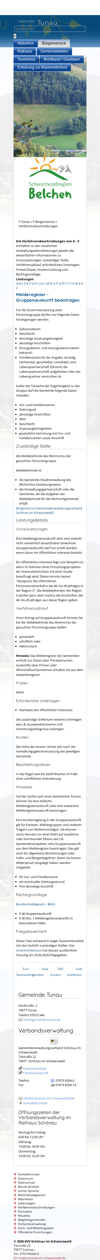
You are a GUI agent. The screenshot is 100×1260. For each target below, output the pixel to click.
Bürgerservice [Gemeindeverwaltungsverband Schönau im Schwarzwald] (49, 510)
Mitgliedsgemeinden (32, 1220)
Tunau (25, 221)
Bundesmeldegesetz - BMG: (35, 904)
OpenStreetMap (34, 1068)
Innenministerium (29, 950)
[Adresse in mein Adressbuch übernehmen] (55, 1044)
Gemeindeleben (54, 51)
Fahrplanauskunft (36, 1073)
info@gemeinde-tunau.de (41, 1019)
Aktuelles (25, 43)
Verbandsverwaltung (32, 1224)
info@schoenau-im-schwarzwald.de (48, 1098)
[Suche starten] (15, 36)
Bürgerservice (54, 43)
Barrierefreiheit (28, 1187)
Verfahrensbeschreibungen (36, 1207)
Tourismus (26, 59)
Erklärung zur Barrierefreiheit (42, 67)
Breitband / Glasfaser (62, 59)
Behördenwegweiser (32, 1195)
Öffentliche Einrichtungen (35, 1232)
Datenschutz (26, 1182)
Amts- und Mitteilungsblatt (36, 1228)
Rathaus (24, 51)
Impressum (25, 1178)
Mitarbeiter (25, 1199)
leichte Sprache (28, 1191)
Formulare (25, 1211)
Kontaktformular (35, 1103)
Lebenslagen (26, 1203)
